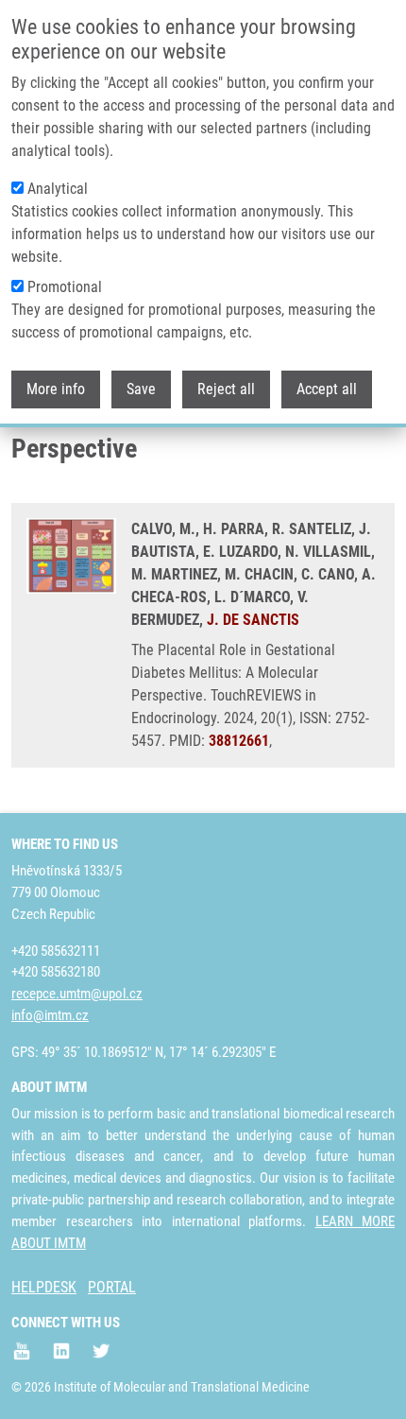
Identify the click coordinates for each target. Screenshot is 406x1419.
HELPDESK (43, 1287)
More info (55, 389)
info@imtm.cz (50, 1015)
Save (141, 389)
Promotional (64, 287)
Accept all (326, 389)
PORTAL (112, 1287)
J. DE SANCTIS (253, 620)
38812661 (239, 741)
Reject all (226, 389)
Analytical (57, 189)
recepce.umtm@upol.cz (77, 993)
